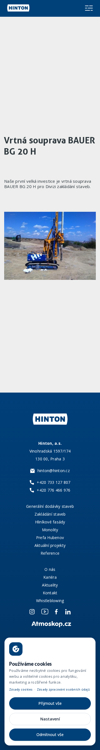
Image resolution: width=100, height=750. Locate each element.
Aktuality (50, 585)
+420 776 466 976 (53, 490)
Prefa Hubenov (50, 537)
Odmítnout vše (50, 734)
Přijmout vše (50, 703)
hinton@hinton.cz (54, 470)
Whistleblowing (50, 600)
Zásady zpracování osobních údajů (63, 689)
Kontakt (50, 592)
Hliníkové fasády (50, 522)
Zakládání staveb (50, 514)
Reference (50, 553)
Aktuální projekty (50, 545)
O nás (49, 569)
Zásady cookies (21, 689)
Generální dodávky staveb (50, 506)
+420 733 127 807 (53, 482)
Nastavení (50, 719)
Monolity (50, 529)
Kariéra (50, 577)
